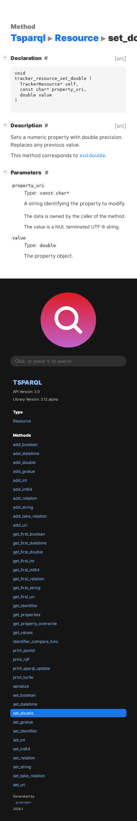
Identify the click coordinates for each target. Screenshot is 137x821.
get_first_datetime (30, 542)
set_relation (24, 757)
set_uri (19, 784)
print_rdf (21, 659)
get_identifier (25, 605)
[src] (120, 58)
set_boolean (24, 695)
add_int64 (22, 489)
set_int (19, 739)
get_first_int (23, 560)
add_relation (25, 498)
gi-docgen (23, 802)
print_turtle (23, 677)
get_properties (26, 614)
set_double (23, 713)
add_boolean (25, 444)
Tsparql (27, 382)
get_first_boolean (29, 534)
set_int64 (21, 748)
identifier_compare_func (36, 641)
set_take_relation (29, 775)
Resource (22, 420)
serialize (21, 686)
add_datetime (26, 453)
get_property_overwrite (35, 623)
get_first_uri (24, 596)
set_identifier (25, 730)
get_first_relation (28, 578)
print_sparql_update (31, 668)
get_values (23, 632)
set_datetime (25, 704)
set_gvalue (23, 722)
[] (7, 57)
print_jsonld (24, 650)
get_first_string (26, 587)
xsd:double (92, 155)
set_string (22, 766)
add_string (23, 507)
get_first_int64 (26, 569)
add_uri (20, 525)
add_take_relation (30, 516)
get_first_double (28, 551)
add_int (20, 480)
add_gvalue (24, 471)
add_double (24, 462)
